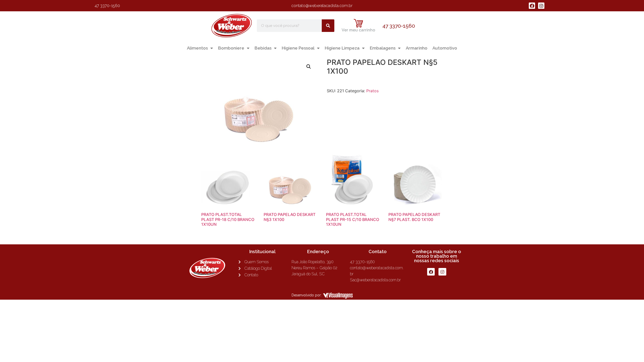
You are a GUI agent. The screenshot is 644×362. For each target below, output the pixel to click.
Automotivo (444, 48)
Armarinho (416, 48)
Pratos (372, 90)
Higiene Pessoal (298, 48)
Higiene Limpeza (342, 48)
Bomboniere (231, 48)
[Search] (328, 25)
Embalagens (382, 48)
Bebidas (263, 48)
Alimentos (197, 48)
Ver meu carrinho (358, 30)
